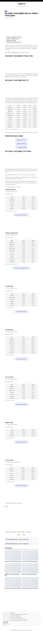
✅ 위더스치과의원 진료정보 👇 (21, 404)
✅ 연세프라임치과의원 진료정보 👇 (21, 214)
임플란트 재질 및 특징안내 (21, 143)
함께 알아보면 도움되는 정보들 (11, 40)
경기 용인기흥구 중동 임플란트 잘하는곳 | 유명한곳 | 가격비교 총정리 (19, 620)
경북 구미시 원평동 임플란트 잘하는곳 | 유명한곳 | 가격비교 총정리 (17, 539)
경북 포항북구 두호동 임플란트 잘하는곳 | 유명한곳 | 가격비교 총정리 (19, 614)
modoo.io (30, 630)
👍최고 (18, 534)
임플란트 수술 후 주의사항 (21, 139)
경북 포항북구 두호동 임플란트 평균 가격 (13, 38)
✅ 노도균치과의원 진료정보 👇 (21, 311)
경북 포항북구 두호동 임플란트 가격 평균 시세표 (14, 37)
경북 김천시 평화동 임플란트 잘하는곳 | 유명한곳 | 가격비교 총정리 (17, 543)
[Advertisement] (21, 28)
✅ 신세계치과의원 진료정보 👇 (21, 358)
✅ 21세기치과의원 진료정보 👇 (21, 485)
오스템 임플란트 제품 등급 (21, 147)
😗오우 (24, 534)
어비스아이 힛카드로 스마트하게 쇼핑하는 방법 (16, 617)
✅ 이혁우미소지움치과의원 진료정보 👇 (21, 268)
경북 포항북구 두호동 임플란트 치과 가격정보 (14, 42)
